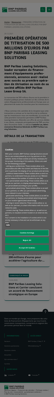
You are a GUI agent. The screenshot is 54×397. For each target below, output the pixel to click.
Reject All (27, 240)
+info (8, 225)
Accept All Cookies (27, 248)
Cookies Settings (27, 233)
